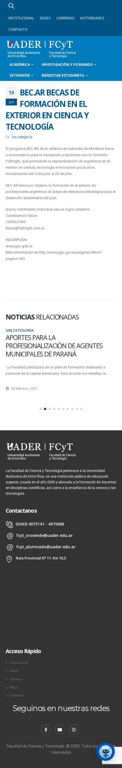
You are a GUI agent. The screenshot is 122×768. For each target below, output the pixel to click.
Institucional (21, 18)
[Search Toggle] (11, 5)
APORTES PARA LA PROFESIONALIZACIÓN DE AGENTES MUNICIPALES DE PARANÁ (54, 346)
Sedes (45, 18)
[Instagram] (73, 729)
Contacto (18, 29)
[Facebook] (46, 729)
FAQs (13, 687)
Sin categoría (22, 137)
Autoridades (92, 18)
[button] (40, 408)
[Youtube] (59, 729)
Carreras (65, 18)
